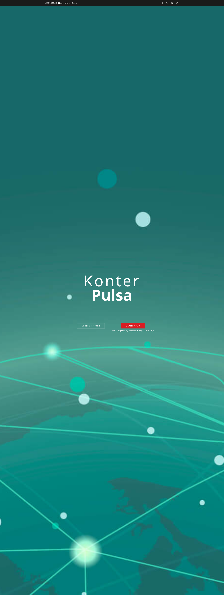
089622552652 (52, 3)
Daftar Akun (133, 326)
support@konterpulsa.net (68, 3)
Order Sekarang (90, 326)
